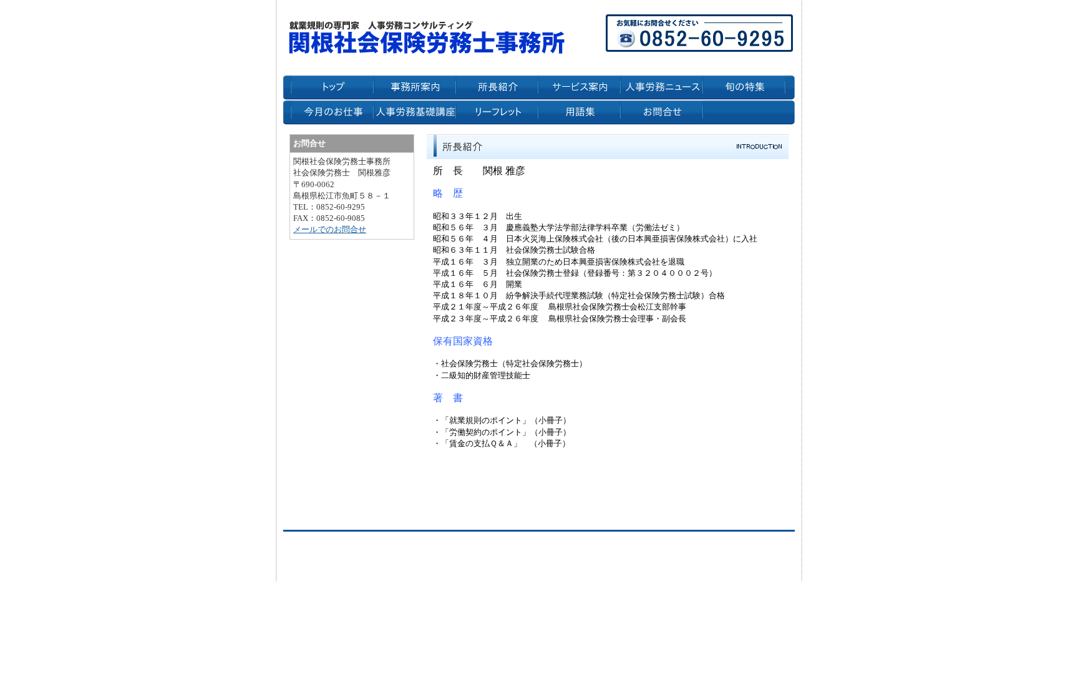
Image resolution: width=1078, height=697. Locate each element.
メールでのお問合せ (329, 229)
